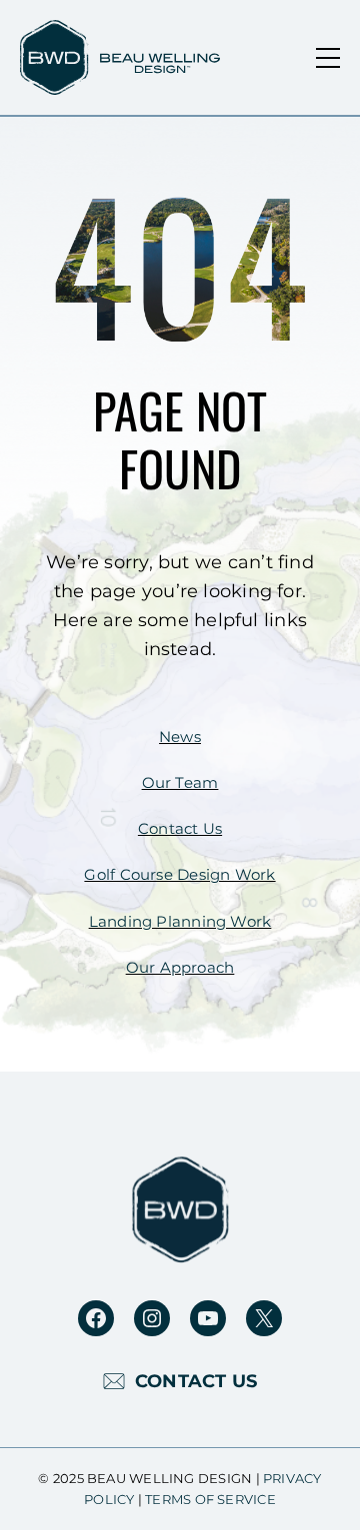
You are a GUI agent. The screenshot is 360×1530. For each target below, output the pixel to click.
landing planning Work (180, 922)
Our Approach (180, 968)
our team (180, 783)
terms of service (210, 1499)
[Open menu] (328, 58)
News (180, 737)
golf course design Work (179, 875)
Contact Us (196, 1381)
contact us (180, 829)
